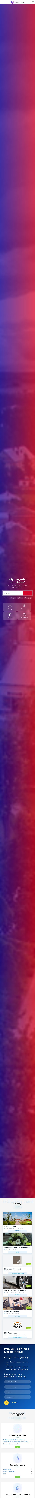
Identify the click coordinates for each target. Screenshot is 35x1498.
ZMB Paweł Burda (10, 1333)
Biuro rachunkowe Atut (12, 1269)
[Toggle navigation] (33, 2)
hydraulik (20, 598)
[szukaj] (27, 593)
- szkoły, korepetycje (9, 1471)
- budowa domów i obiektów (11, 1444)
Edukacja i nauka (17, 1465)
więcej (17, 1447)
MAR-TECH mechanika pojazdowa (16, 1290)
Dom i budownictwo (18, 1435)
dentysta (13, 598)
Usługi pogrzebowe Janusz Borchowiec (18, 1248)
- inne (4, 1474)
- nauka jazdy (7, 1469)
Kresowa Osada (10, 1226)
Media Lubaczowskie (11, 1312)
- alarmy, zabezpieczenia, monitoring (14, 1439)
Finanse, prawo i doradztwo (17, 1495)
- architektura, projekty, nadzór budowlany (16, 1442)
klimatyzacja (28, 598)
